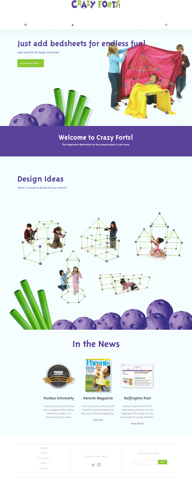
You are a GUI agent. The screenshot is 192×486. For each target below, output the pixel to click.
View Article (137, 423)
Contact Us (43, 468)
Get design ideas (30, 63)
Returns (44, 453)
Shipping (43, 448)
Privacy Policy (43, 458)
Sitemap (43, 463)
